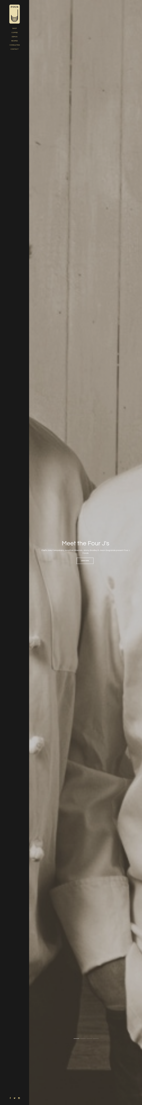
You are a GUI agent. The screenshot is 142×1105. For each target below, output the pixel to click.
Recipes (14, 41)
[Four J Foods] (14, 14)
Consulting (14, 45)
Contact (14, 49)
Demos (14, 37)
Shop (14, 28)
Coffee (14, 32)
